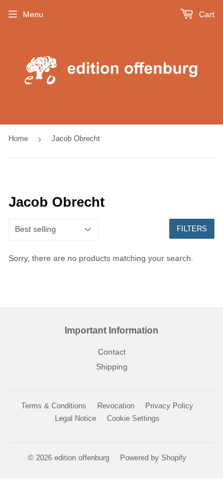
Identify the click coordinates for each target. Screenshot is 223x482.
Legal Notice (75, 418)
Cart (205, 14)
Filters (192, 228)
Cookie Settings (133, 418)
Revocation (115, 405)
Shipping (112, 366)
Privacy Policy (169, 405)
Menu (33, 14)
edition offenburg (81, 457)
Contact (112, 351)
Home (18, 138)
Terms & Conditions (53, 405)
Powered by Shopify (153, 457)
